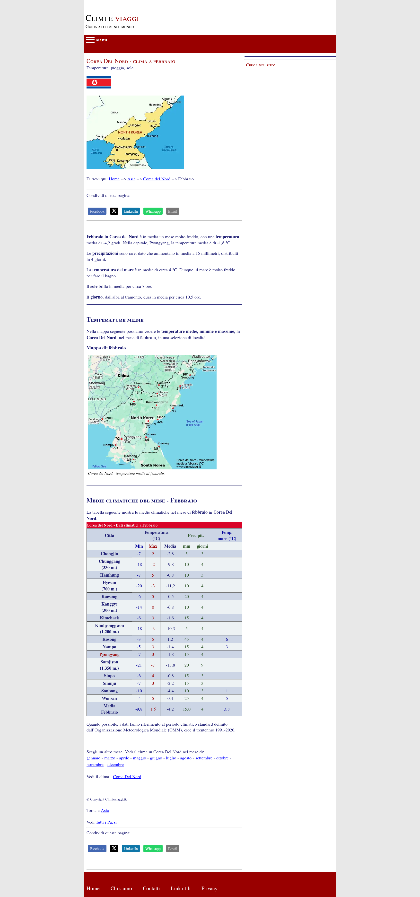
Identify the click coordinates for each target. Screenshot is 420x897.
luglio (171, 758)
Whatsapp (153, 211)
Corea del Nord (156, 179)
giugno (156, 758)
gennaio (93, 758)
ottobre (222, 758)
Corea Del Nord (127, 776)
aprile (124, 758)
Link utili (181, 888)
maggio (139, 758)
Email (172, 211)
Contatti (151, 888)
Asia (131, 179)
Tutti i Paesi (106, 822)
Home (114, 179)
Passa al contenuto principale (109, 3)
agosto (186, 758)
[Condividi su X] (114, 211)
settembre (203, 758)
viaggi (112, 17)
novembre (95, 764)
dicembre (115, 764)
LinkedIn (131, 211)
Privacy (209, 888)
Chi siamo (121, 888)
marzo (109, 758)
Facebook (97, 211)
